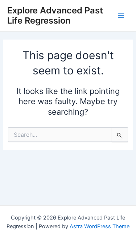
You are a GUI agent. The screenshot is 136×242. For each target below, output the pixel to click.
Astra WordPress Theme (99, 226)
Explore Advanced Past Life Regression (55, 15)
